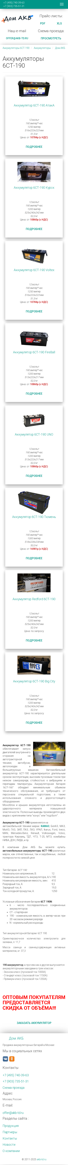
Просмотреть (51, 38)
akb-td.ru (41, 1159)
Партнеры (10, 1132)
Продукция (11, 1126)
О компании (11, 1151)
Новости (9, 1144)
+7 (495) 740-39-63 (13, 2)
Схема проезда (13, 1087)
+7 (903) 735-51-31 (13, 6)
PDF (42, 23)
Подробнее (34, 146)
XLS (59, 23)
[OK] (12, 1059)
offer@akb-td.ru (17, 38)
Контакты (10, 1138)
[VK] (5, 1059)
